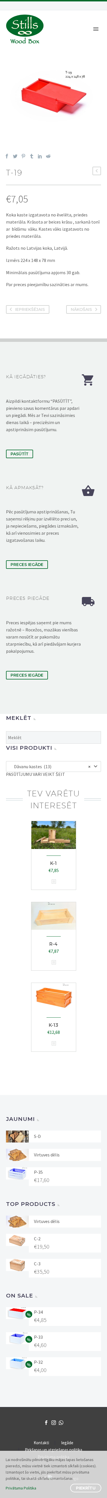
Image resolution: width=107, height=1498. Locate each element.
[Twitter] (15, 156)
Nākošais (81, 309)
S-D (37, 1136)
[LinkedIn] (40, 156)
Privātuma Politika (21, 1488)
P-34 (38, 1312)
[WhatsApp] (61, 1422)
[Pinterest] (23, 156)
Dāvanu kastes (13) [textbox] (50, 766)
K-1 (53, 863)
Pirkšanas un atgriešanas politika (53, 1450)
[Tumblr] (31, 156)
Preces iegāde (27, 564)
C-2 (37, 1238)
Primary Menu (96, 29)
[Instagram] (53, 1422)
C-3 (37, 1263)
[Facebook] (7, 156)
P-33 (38, 1337)
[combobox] (53, 766)
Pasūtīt (20, 453)
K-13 (53, 1025)
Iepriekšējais (30, 309)
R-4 (53, 944)
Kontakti (41, 1443)
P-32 (38, 1362)
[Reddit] (48, 156)
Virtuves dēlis (47, 1155)
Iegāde (67, 1443)
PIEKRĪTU (86, 1488)
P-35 (38, 1172)
